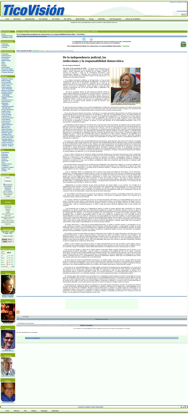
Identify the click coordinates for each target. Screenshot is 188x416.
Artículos (24, 31)
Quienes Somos (7, 164)
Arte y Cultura (6, 85)
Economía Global (7, 69)
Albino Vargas (6, 80)
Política (4, 170)
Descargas (5, 160)
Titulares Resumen (8, 72)
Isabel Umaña (6, 111)
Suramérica (5, 59)
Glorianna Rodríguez (5, 104)
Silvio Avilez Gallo (7, 137)
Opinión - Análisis (7, 145)
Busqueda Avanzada (182, 11)
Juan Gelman (6, 119)
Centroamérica (6, 55)
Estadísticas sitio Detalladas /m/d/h (7, 36)
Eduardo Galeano (7, 92)
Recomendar (99, 407)
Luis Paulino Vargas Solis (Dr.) (6, 123)
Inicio (4, 34)
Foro (3, 162)
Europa (4, 65)
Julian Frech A (6, 121)
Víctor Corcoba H (7, 142)
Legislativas (5, 45)
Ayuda (184, 2)
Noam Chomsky (7, 129)
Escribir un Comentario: (32, 338)
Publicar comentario (86, 325)
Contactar (179, 2)
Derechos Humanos (8, 90)
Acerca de (173, 2)
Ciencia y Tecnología (4, 154)
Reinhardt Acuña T (7, 131)
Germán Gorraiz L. (7, 100)
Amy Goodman (6, 82)
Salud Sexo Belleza (8, 70)
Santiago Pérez (6, 134)
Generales (5, 44)
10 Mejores (5, 165)
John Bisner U (6, 116)
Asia (3, 62)
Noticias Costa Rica (34, 31)
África (4, 64)
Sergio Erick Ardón (8, 136)
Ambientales (6, 67)
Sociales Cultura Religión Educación (7, 140)
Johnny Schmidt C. (8, 118)
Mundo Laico (6, 127)
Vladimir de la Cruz (8, 144)
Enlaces (4, 159)
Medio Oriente (6, 60)
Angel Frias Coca (7, 84)
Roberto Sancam (7, 132)
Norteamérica (6, 57)
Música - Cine (6, 169)
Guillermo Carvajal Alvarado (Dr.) (7, 107)
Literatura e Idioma (8, 167)
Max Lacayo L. (6, 126)
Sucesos (4, 47)
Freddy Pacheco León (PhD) (6, 94)
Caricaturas (5, 152)
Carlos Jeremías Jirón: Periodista (6, 88)
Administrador (105, 319)
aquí (8, 196)
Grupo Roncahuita (7, 109)
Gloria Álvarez (6, 101)
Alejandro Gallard (7, 79)
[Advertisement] (45, 27)
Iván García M (6, 113)
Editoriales (5, 157)
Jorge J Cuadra (6, 114)
